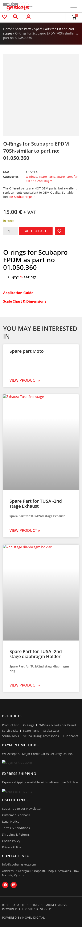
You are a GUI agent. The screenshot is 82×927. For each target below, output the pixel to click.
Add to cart (35, 231)
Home (7, 29)
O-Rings (31, 177)
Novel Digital (33, 917)
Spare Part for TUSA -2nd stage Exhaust (35, 503)
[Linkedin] (14, 885)
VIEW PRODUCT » (24, 380)
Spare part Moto (26, 351)
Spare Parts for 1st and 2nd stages (52, 179)
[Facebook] (5, 885)
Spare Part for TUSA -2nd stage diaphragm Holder (35, 653)
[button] (73, 6)
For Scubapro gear (22, 197)
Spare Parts (23, 29)
